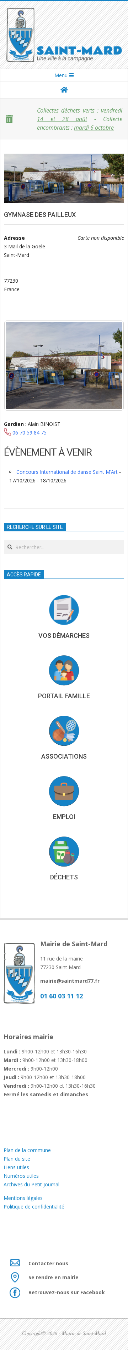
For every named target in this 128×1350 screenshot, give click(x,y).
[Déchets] (64, 852)
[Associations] (64, 731)
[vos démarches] (64, 610)
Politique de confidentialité (34, 1206)
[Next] (109, 365)
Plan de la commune (27, 1150)
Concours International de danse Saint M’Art (67, 471)
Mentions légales (24, 1198)
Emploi (64, 816)
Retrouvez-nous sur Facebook (66, 1292)
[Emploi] (64, 791)
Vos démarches (64, 635)
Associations (64, 756)
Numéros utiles (21, 1175)
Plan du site (17, 1158)
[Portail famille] (64, 670)
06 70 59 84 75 (29, 432)
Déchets (64, 877)
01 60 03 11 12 (61, 996)
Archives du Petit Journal (31, 1184)
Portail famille (64, 696)
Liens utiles (16, 1167)
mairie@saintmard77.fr (70, 980)
